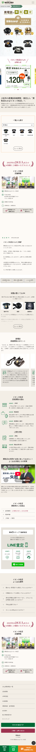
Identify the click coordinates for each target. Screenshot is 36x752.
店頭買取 (5, 691)
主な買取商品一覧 (7, 686)
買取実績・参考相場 (8, 706)
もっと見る (18, 148)
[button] (14, 89)
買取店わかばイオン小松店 (20, 739)
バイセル (18, 737)
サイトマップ (5, 719)
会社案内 (4, 710)
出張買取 (5, 701)
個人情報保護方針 (7, 714)
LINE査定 (5, 696)
